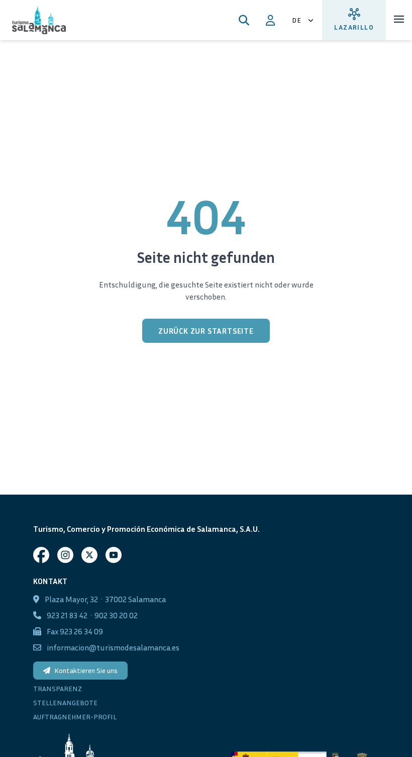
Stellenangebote (65, 702)
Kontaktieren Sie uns (86, 670)
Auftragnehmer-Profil (75, 716)
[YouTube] (114, 555)
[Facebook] (41, 555)
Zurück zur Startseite (206, 331)
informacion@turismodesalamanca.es (113, 647)
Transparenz (57, 688)
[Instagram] (65, 555)
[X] (89, 555)
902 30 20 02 (116, 615)
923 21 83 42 (67, 615)
